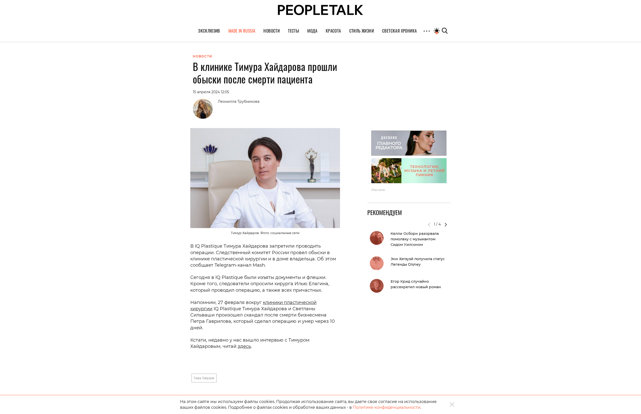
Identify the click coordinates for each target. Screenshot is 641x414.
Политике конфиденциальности (386, 407)
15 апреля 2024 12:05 (211, 92)
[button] (445, 224)
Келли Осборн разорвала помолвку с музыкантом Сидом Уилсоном (415, 239)
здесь (244, 346)
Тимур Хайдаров (204, 378)
